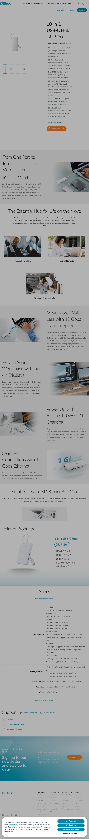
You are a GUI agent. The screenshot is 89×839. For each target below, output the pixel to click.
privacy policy (13, 825)
